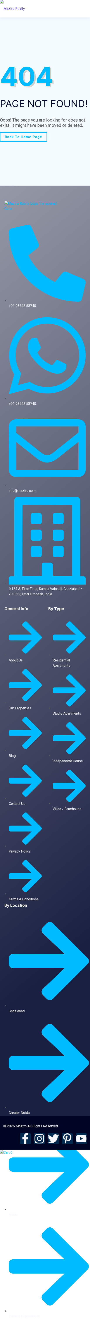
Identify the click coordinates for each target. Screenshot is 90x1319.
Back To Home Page (23, 137)
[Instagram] (39, 1138)
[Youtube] (81, 1138)
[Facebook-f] (25, 1138)
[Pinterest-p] (67, 1138)
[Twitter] (53, 1138)
